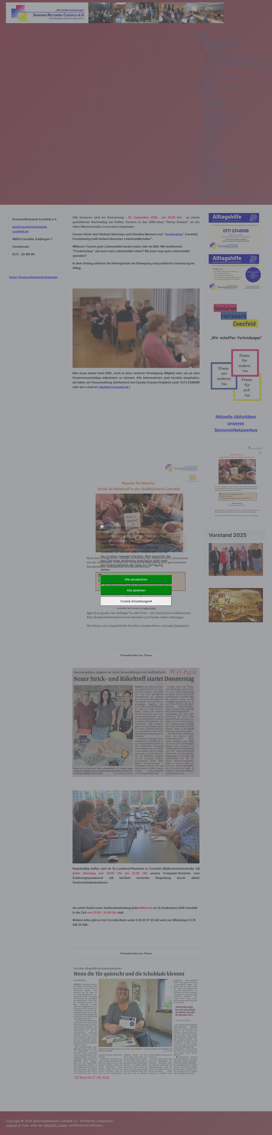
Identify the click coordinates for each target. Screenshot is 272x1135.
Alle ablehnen (136, 590)
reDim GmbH (149, 608)
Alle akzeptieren (136, 579)
